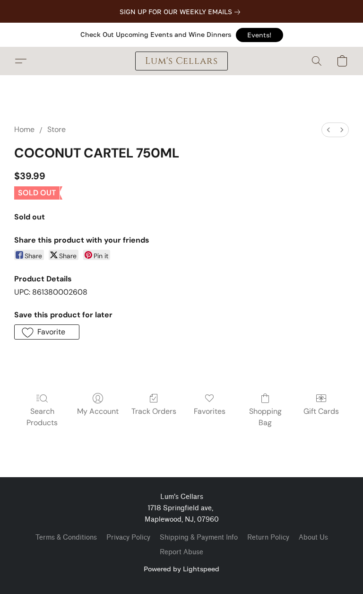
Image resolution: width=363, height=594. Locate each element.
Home (24, 129)
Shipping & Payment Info (199, 537)
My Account (98, 411)
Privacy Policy (128, 537)
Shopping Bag (265, 417)
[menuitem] (328, 130)
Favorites (209, 411)
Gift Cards (321, 411)
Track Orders (153, 411)
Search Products (42, 417)
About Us (313, 537)
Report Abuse (181, 552)
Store (56, 129)
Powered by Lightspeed (181, 569)
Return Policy (268, 537)
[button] (259, 35)
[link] (182, 11)
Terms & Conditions (66, 537)
